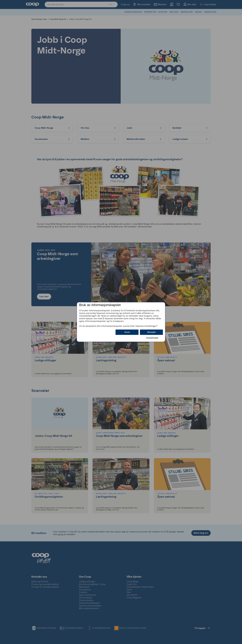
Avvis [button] (127, 332)
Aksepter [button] (151, 332)
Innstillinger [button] (152, 337)
